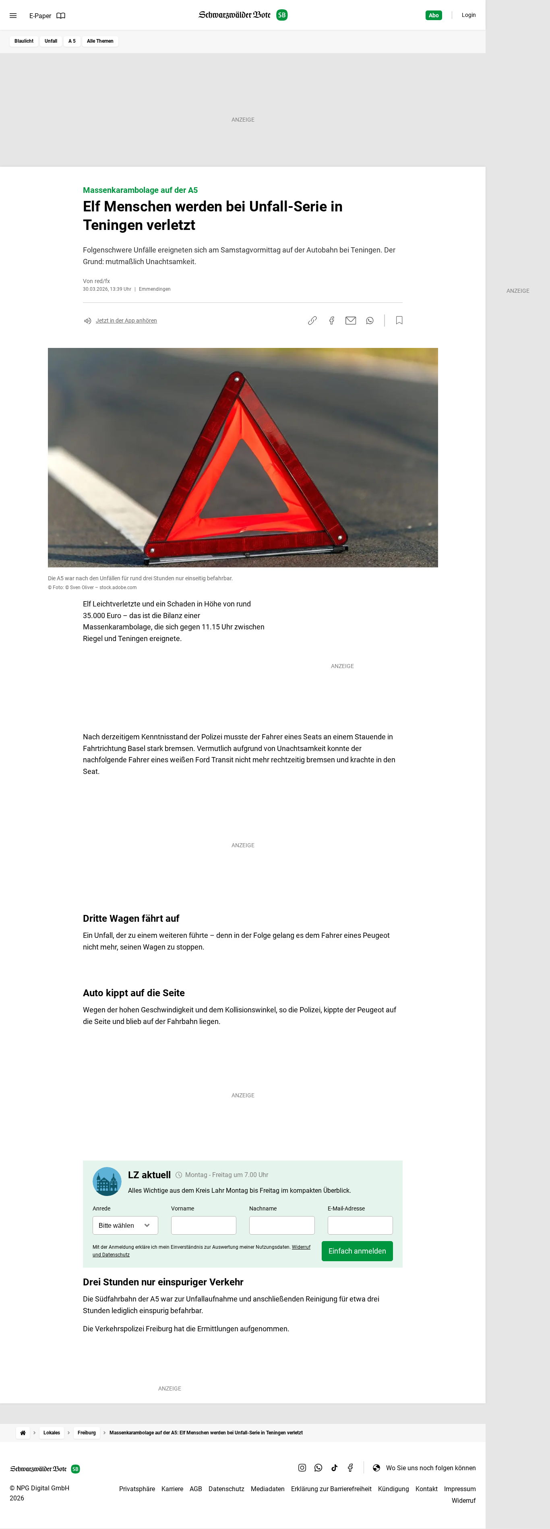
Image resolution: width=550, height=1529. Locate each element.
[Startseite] (23, 1433)
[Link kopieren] (312, 320)
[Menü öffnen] (13, 16)
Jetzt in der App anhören (126, 320)
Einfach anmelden (357, 1251)
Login (469, 15)
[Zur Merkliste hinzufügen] (397, 320)
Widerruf (464, 1500)
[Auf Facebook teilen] (332, 320)
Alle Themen (100, 41)
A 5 (72, 41)
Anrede (101, 1208)
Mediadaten (268, 1489)
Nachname (263, 1208)
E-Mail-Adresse (346, 1208)
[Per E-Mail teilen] (351, 320)
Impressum (460, 1489)
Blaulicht (23, 41)
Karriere (172, 1489)
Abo (434, 15)
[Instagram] (302, 1467)
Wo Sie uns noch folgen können (431, 1468)
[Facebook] (350, 1467)
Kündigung (393, 1489)
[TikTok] (334, 1467)
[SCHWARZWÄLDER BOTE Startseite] (243, 15)
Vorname (182, 1208)
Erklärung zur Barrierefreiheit (331, 1489)
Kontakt (427, 1489)
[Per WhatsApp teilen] (370, 320)
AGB (196, 1489)
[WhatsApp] (318, 1467)
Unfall (51, 41)
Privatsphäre (137, 1489)
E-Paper (40, 16)
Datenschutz (226, 1489)
